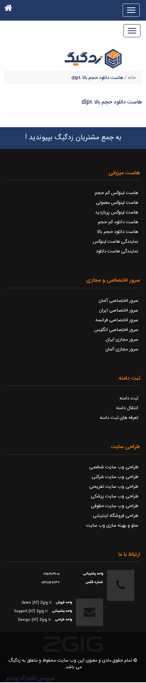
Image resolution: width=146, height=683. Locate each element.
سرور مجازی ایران (122, 339)
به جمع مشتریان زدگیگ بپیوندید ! (73, 138)
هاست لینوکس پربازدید (116, 212)
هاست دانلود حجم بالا (117, 232)
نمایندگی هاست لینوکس (115, 241)
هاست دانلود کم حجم (118, 222)
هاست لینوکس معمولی (117, 203)
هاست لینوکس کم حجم (116, 193)
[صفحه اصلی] (8, 10)
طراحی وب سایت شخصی (113, 467)
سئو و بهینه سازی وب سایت (112, 525)
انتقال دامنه (127, 408)
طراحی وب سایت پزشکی (114, 496)
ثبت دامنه (129, 398)
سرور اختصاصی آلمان (118, 301)
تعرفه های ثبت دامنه (119, 418)
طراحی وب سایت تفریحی (113, 486)
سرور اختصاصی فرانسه (116, 320)
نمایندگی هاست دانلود (117, 251)
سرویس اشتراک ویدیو (30, 678)
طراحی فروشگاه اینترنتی (115, 516)
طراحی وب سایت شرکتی (114, 477)
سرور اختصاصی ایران (118, 310)
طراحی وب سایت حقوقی (114, 506)
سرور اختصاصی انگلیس (116, 330)
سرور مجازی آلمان (121, 349)
